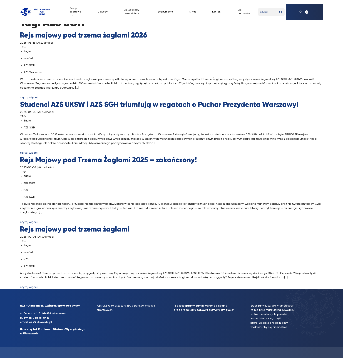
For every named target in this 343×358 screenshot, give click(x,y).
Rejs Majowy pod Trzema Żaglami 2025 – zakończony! (108, 160)
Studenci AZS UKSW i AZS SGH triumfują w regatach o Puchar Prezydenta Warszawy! (159, 104)
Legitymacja (165, 12)
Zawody (103, 12)
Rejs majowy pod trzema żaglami (74, 229)
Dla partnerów (244, 12)
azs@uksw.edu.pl (40, 322)
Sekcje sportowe (75, 10)
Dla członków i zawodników (132, 12)
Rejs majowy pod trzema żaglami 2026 (83, 35)
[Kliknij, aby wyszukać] (281, 12)
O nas (192, 12)
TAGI (23, 47)
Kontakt (217, 12)
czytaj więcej (29, 97)
